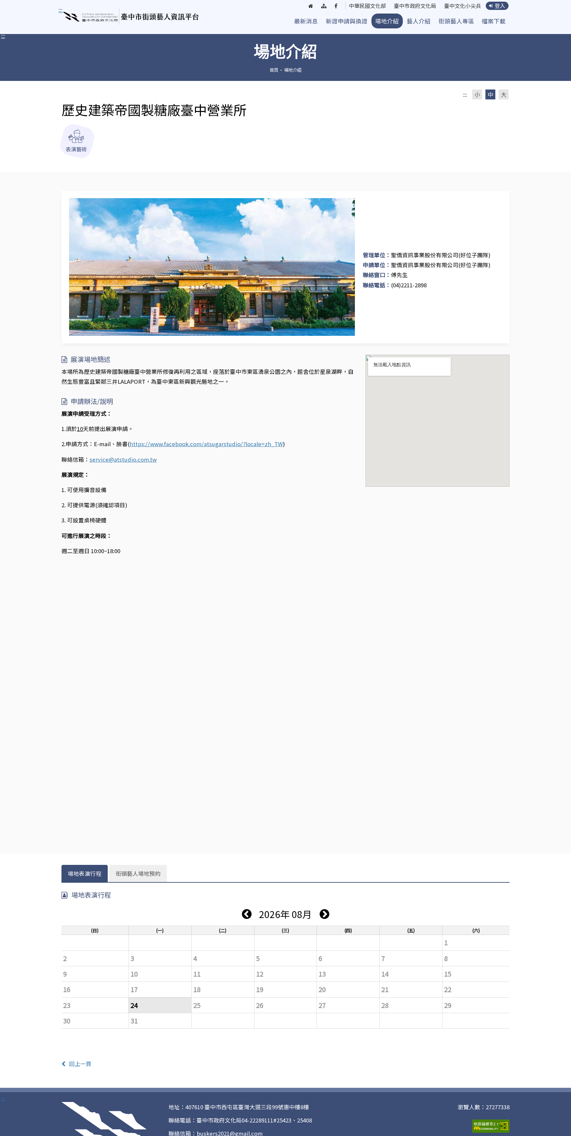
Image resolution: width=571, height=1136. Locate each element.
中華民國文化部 (367, 6)
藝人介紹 (419, 21)
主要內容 (71, 10)
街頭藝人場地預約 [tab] (138, 873)
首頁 (274, 69)
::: (3, 36)
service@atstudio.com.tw (123, 459)
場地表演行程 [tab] (84, 873)
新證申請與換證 (346, 21)
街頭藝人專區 (456, 21)
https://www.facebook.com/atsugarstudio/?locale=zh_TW (206, 444)
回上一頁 (80, 1064)
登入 (500, 6)
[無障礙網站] (491, 1125)
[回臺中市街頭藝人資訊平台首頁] (131, 16)
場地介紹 (387, 21)
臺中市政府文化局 (415, 6)
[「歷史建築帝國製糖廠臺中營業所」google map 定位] (437, 421)
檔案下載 (494, 21)
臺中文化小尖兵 (462, 6)
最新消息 (306, 21)
